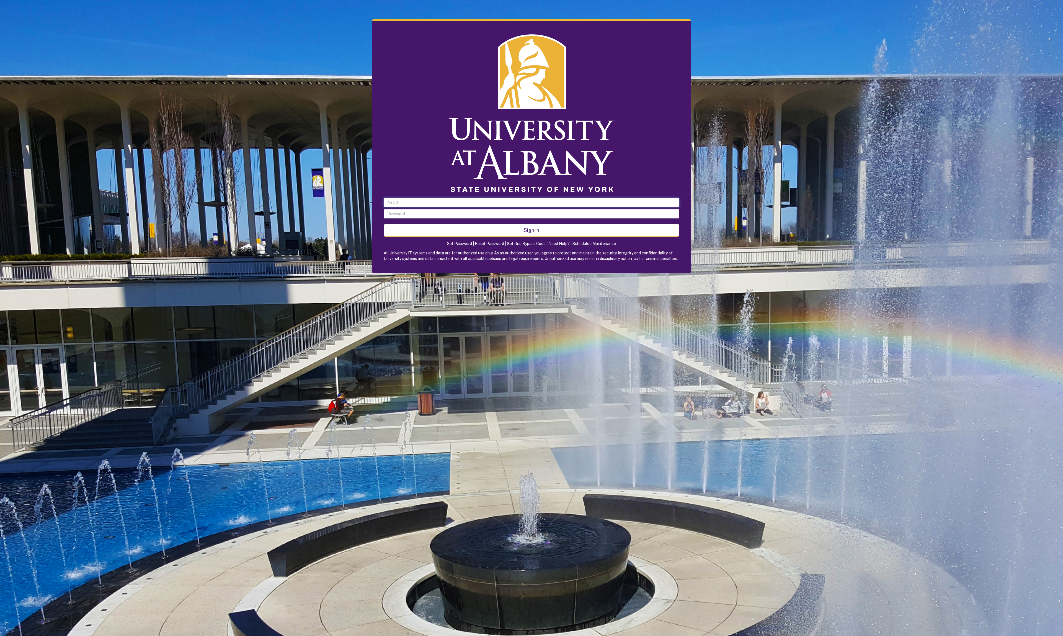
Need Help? (559, 243)
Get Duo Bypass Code (526, 243)
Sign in (531, 230)
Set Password (459, 243)
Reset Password (489, 243)
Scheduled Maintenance (594, 243)
